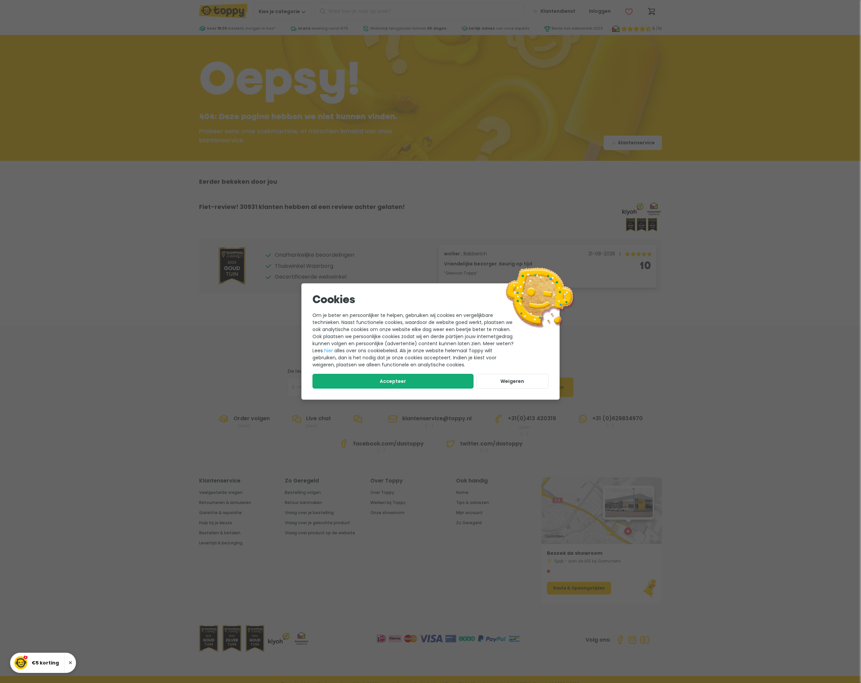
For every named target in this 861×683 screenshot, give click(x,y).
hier (328, 350)
